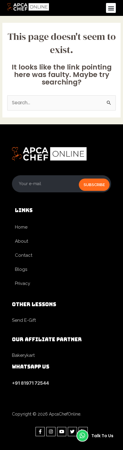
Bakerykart (23, 355)
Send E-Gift (24, 320)
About (21, 241)
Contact (23, 255)
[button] (111, 8)
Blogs (21, 269)
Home (21, 227)
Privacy (22, 283)
